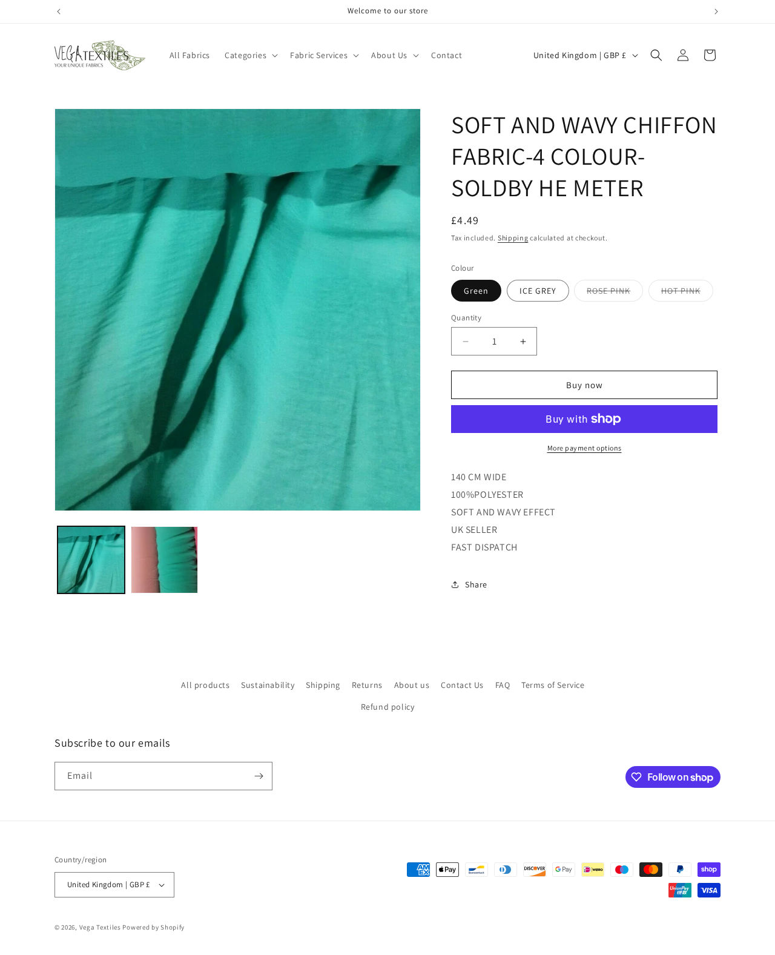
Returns (367, 684)
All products (205, 684)
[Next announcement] (716, 11)
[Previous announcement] (58, 11)
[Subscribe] (258, 776)
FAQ (502, 684)
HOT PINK (687, 293)
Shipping (513, 237)
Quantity (466, 317)
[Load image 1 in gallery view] (91, 559)
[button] (250, 55)
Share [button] (476, 584)
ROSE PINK (615, 293)
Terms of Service (553, 684)
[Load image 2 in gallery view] (164, 559)
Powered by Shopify (153, 927)
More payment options (584, 447)
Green (476, 290)
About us (412, 684)
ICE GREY (537, 290)
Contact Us (462, 684)
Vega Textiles (100, 927)
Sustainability (267, 684)
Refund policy (388, 706)
